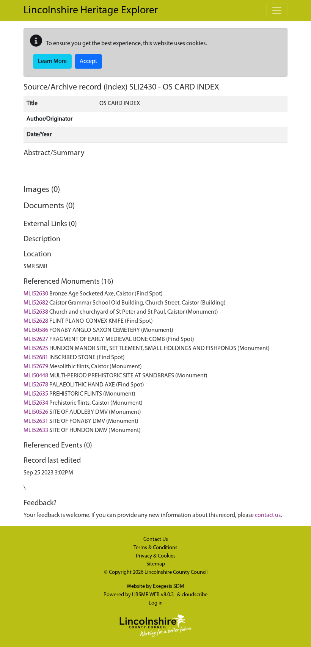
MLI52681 (36, 358)
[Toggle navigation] (276, 10)
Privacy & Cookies (156, 556)
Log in (156, 603)
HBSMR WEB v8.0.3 (153, 595)
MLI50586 (36, 330)
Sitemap (155, 564)
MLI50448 (36, 376)
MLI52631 (36, 421)
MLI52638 (36, 312)
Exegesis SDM (168, 586)
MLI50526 (36, 412)
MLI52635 (36, 394)
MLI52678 (36, 385)
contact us (268, 515)
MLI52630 (36, 294)
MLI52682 (36, 303)
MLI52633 (36, 430)
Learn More (52, 61)
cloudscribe (194, 595)
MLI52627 (36, 339)
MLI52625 (36, 348)
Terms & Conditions (155, 548)
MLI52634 (36, 403)
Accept (88, 61)
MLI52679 (36, 367)
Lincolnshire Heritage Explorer (91, 10)
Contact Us (155, 539)
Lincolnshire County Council (176, 572)
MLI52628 (36, 321)
